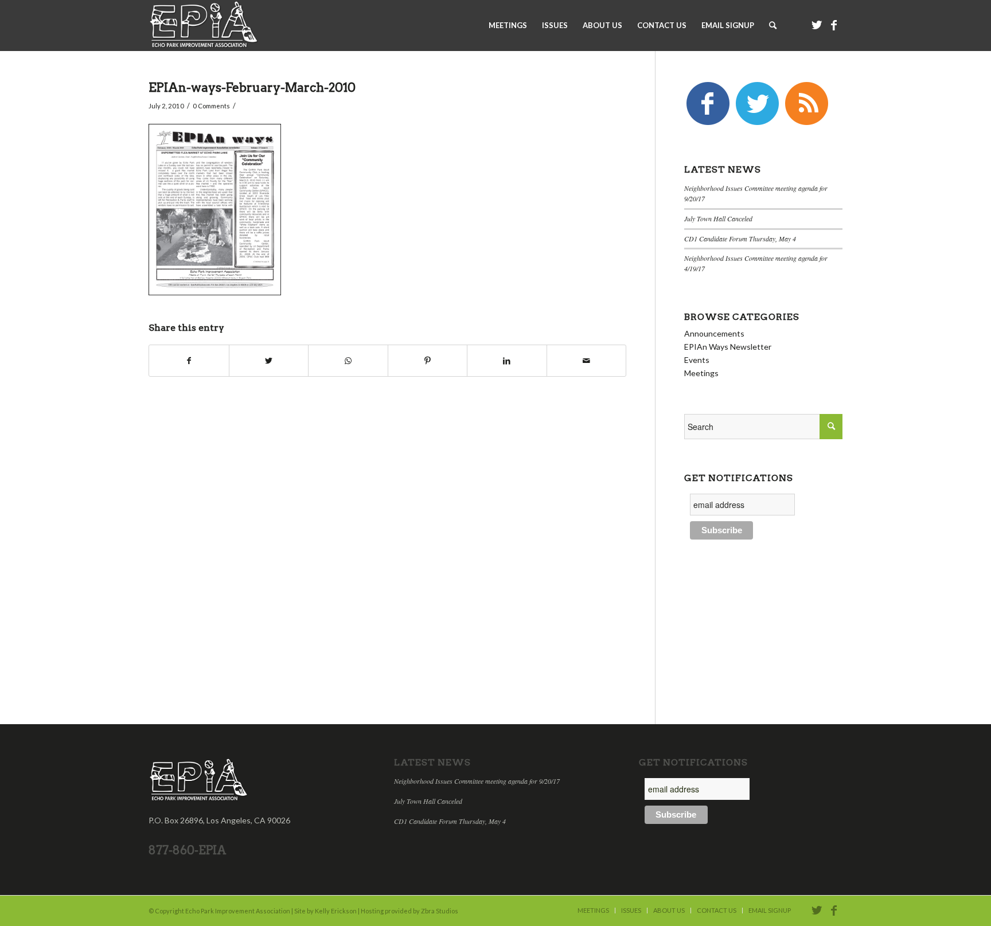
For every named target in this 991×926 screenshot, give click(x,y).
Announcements (714, 333)
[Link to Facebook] (833, 24)
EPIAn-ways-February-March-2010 (252, 87)
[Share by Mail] (586, 360)
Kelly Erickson (336, 911)
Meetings (701, 373)
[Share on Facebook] (189, 360)
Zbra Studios (439, 911)
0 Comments (211, 106)
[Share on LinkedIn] (507, 360)
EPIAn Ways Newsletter (727, 346)
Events (696, 360)
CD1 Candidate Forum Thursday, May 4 (740, 238)
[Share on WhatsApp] (348, 360)
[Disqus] (402, 548)
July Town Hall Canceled (718, 218)
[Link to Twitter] (816, 24)
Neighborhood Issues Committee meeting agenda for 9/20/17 (477, 781)
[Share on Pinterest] (427, 360)
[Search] (773, 25)
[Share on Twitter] (269, 360)
